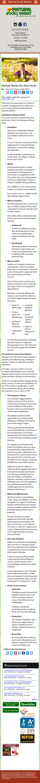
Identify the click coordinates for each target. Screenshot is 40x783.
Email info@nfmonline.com (20, 24)
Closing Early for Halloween (14, 688)
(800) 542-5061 (21, 40)
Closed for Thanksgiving (13, 694)
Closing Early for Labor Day (14, 676)
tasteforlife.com (8, 99)
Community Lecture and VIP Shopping (18, 670)
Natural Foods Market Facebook (25, 24)
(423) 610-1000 (21, 49)
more (34, 699)
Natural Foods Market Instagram (15, 24)
